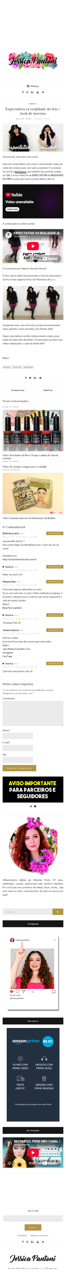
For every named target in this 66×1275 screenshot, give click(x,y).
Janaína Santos (11, 630)
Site (5, 754)
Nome (6, 730)
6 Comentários (42, 119)
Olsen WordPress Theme (23, 1268)
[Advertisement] (33, 27)
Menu (34, 86)
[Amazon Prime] (33, 1074)
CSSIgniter (51, 1268)
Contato (22, 1235)
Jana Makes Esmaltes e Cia (16, 649)
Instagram (8, 652)
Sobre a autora (40, 1235)
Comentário (9, 698)
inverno (17, 367)
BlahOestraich (11, 533)
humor (33, 104)
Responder (55, 533)
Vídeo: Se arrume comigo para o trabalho (25, 466)
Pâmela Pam (9, 581)
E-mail (6, 742)
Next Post (48, 390)
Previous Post (17, 390)
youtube (28, 367)
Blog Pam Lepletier (12, 607)
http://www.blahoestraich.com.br (20, 559)
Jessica (9, 566)
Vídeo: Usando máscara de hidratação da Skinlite (29, 518)
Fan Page (7, 656)
